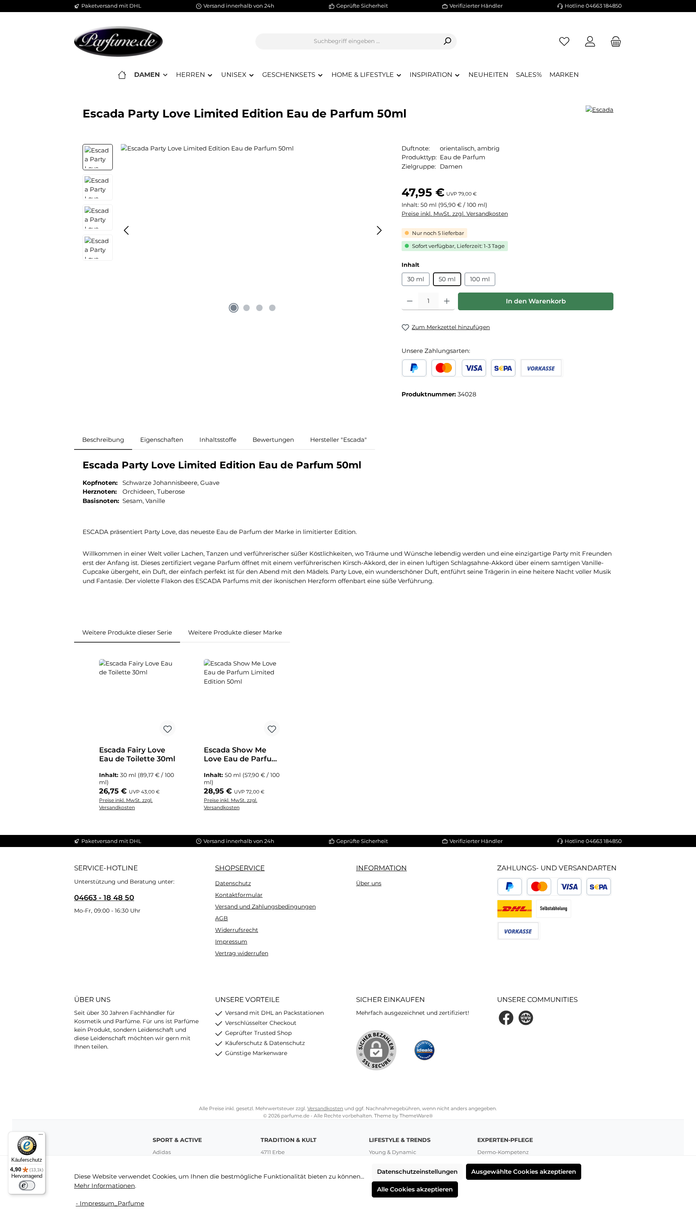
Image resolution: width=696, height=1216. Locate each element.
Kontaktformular (239, 895)
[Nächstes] (379, 230)
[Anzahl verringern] (410, 301)
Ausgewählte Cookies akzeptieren (523, 1171)
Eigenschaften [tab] (161, 439)
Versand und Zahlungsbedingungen (265, 906)
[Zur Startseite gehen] (118, 41)
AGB (221, 918)
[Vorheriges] (127, 230)
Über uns (368, 883)
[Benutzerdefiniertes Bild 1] (514, 909)
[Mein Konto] (590, 41)
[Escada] (599, 110)
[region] (234, 230)
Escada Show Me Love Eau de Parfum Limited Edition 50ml (243, 754)
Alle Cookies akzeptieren (415, 1189)
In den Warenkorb (536, 301)
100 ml (480, 279)
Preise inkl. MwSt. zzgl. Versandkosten (455, 213)
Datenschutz (233, 883)
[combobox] (346, 41)
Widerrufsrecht (236, 930)
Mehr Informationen (104, 1185)
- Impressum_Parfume (110, 1203)
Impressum (231, 941)
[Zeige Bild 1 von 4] (233, 308)
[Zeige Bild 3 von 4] (259, 308)
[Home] (122, 75)
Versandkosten (325, 1108)
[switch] (27, 1185)
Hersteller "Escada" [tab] (338, 439)
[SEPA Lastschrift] (503, 368)
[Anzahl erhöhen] (447, 301)
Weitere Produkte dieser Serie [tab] (127, 632)
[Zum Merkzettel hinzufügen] (168, 728)
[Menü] (41, 1136)
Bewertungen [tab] (273, 439)
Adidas (162, 1152)
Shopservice (240, 868)
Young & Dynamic (392, 1152)
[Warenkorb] (613, 41)
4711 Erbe (273, 1152)
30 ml (415, 279)
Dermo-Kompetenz (503, 1152)
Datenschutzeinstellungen (417, 1171)
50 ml (447, 279)
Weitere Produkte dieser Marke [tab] (235, 632)
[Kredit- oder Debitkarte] (459, 368)
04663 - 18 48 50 (104, 897)
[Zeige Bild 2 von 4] (246, 308)
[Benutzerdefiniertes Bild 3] (553, 909)
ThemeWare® (416, 1116)
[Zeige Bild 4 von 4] (272, 308)
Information (381, 868)
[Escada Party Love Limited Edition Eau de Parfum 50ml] (253, 230)
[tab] (103, 440)
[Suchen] (447, 41)
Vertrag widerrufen (241, 953)
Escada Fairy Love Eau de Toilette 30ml (137, 754)
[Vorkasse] (541, 368)
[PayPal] (414, 368)
